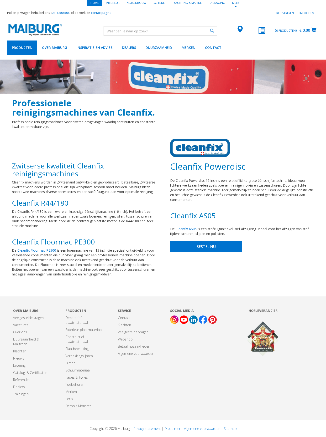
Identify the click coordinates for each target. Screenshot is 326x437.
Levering (19, 365)
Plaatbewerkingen (78, 348)
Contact (213, 47)
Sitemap (230, 428)
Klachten (19, 351)
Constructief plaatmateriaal (76, 339)
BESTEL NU (206, 246)
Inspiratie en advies (94, 47)
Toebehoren (74, 384)
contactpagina (101, 12)
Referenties (21, 379)
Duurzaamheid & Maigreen (26, 341)
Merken (188, 47)
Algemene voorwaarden (136, 353)
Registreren (285, 13)
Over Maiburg (54, 47)
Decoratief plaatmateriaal (76, 320)
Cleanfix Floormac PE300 (36, 250)
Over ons (20, 332)
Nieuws (18, 358)
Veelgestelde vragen (28, 317)
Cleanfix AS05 (186, 229)
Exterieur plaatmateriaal (83, 329)
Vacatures (20, 325)
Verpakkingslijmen (79, 356)
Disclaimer (172, 428)
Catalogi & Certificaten (30, 372)
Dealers (129, 47)
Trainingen (21, 394)
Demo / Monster (78, 406)
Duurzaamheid (159, 47)
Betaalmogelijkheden (134, 346)
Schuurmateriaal (77, 370)
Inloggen (307, 13)
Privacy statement (147, 428)
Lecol (69, 398)
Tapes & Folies (76, 377)
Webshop (125, 339)
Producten (22, 47)
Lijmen (70, 363)
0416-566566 (60, 12)
